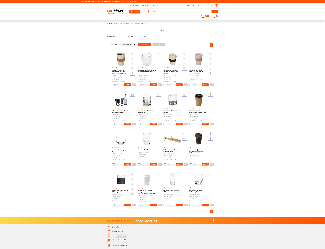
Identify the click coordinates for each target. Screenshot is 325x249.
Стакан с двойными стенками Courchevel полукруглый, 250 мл (147, 71)
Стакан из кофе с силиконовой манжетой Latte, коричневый (196, 151)
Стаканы (143, 23)
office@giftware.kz (117, 231)
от (108, 39)
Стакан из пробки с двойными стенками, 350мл (198, 111)
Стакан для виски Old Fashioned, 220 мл (195, 191)
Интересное (145, 5)
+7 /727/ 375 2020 (120, 237)
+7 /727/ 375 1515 (120, 235)
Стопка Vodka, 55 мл (144, 150)
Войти (212, 5)
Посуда (137, 23)
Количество (111, 36)
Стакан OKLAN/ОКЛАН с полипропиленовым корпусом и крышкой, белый (146, 192)
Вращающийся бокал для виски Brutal (145, 111)
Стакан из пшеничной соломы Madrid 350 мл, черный (170, 71)
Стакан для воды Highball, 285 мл (171, 191)
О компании (134, 5)
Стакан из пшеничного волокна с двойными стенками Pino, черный (119, 71)
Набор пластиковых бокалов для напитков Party (120, 111)
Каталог (135, 11)
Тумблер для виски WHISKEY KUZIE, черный (120, 191)
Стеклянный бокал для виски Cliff (121, 150)
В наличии (114, 44)
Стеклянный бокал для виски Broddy (172, 111)
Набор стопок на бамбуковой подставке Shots (172, 150)
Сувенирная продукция (127, 23)
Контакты (155, 5)
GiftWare (115, 23)
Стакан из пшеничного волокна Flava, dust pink (196, 70)
